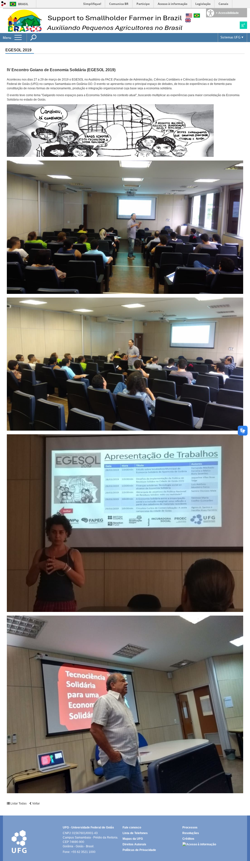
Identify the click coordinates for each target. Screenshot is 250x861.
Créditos (188, 838)
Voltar (35, 803)
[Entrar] (3, 4)
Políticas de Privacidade (139, 850)
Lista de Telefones (135, 833)
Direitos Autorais (134, 844)
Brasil (23, 4)
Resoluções (190, 833)
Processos (190, 827)
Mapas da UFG (133, 838)
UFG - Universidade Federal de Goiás (88, 827)
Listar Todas (18, 803)
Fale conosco (132, 827)
